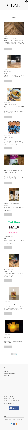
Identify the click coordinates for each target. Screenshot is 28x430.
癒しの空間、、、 (8, 337)
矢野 (18, 203)
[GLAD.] (14, 4)
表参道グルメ (16, 104)
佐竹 (12, 335)
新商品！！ (7, 73)
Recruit (7, 421)
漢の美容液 (7, 205)
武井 (12, 137)
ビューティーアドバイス (16, 170)
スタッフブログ (14, 38)
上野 (21, 170)
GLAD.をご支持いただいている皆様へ (13, 40)
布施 (10, 71)
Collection (11, 419)
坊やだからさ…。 (8, 139)
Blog (5, 38)
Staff (14, 419)
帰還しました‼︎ (7, 238)
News (8, 419)
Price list (16, 419)
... (6, 44)
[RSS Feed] (16, 424)
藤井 (12, 269)
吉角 (12, 104)
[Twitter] (12, 424)
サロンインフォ (8, 38)
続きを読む (8, 49)
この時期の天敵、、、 (9, 271)
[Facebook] (14, 424)
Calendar (20, 419)
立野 (10, 302)
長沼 (12, 236)
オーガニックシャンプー (10, 304)
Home (5, 419)
